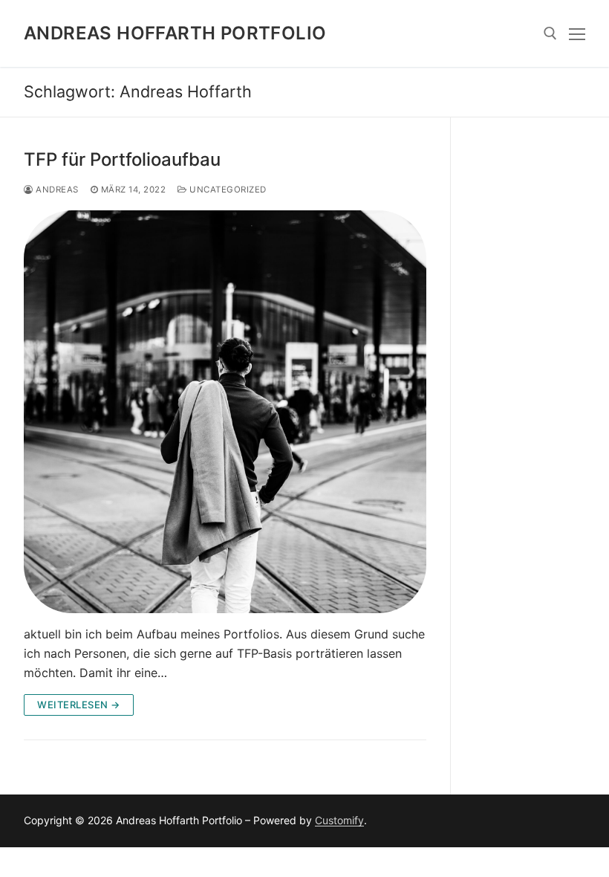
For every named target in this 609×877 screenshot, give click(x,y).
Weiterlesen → (78, 705)
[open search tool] (550, 33)
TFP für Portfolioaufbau (122, 159)
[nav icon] (577, 33)
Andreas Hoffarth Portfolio (175, 33)
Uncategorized (227, 189)
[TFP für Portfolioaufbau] (225, 411)
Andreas (56, 189)
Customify (339, 820)
